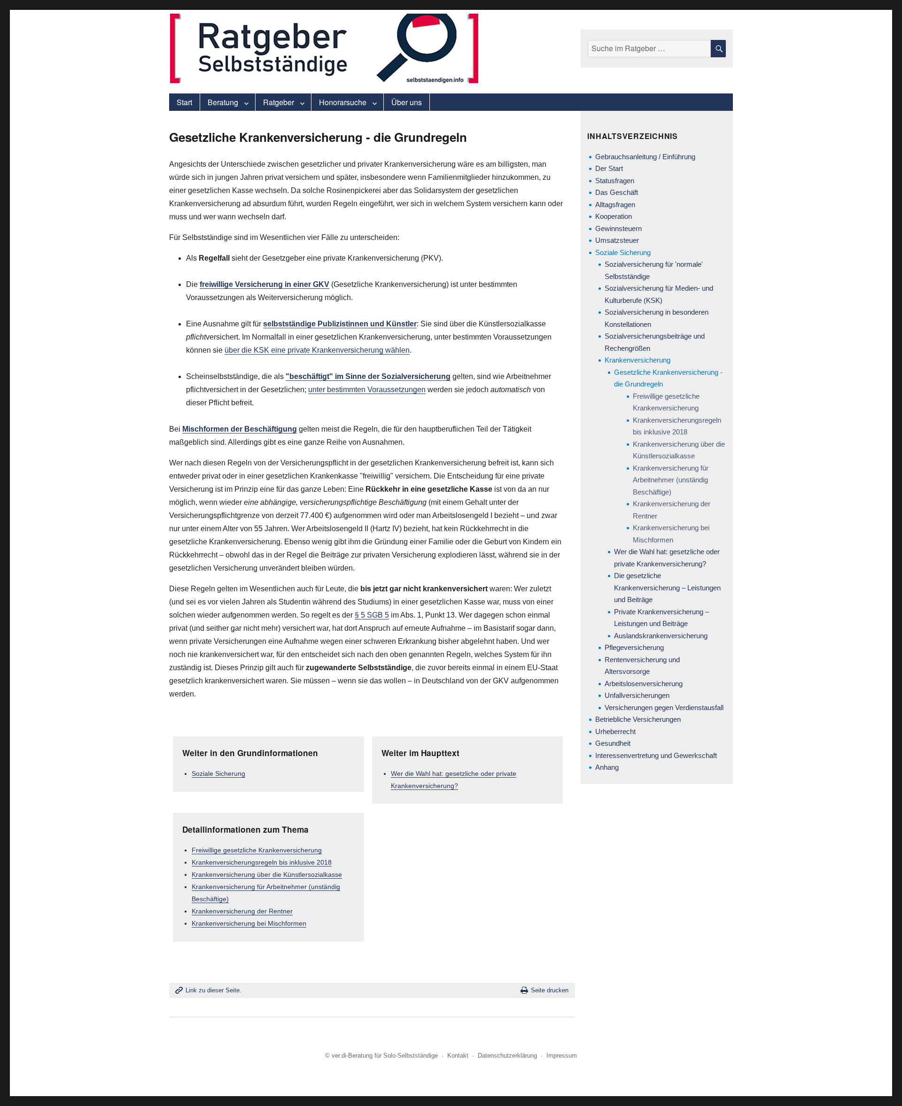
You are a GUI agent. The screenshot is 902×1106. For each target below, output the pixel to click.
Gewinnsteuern (618, 228)
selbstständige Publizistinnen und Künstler (340, 324)
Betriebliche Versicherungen (638, 719)
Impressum (561, 1055)
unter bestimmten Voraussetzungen (367, 390)
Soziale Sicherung (218, 773)
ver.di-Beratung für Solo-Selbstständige (385, 1055)
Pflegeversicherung (634, 647)
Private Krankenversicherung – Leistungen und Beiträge (661, 618)
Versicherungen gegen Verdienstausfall (664, 708)
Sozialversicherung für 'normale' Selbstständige (654, 270)
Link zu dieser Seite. (213, 990)
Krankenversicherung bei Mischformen (249, 923)
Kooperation (613, 216)
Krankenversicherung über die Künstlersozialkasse (267, 874)
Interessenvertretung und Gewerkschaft (656, 755)
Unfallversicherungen (637, 695)
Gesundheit (612, 743)
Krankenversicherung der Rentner (242, 911)
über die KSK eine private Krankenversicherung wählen (317, 350)
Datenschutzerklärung (507, 1055)
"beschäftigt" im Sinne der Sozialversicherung (368, 376)
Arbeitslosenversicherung (644, 684)
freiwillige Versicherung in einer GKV (264, 284)
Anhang (607, 767)
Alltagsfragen (615, 205)
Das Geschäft (616, 192)
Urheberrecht (615, 731)
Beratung (223, 102)
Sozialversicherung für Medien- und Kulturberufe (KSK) (659, 294)
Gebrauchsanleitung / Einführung (645, 157)
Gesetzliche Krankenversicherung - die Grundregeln (668, 378)
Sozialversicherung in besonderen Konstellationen (656, 318)
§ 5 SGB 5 (372, 615)
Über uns (406, 102)
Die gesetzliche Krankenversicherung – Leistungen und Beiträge (667, 587)
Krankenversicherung (637, 360)
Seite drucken (549, 990)
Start (184, 102)
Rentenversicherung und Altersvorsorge (642, 666)
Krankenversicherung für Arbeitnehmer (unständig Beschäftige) (670, 480)
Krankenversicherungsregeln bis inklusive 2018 (262, 862)
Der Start (609, 168)
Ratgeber (278, 102)
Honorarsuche (342, 102)
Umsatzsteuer (617, 240)
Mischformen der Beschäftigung (239, 429)
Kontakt (457, 1055)
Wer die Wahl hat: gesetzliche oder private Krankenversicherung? (667, 558)
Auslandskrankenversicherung (661, 636)
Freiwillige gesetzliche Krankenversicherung (257, 850)
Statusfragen (614, 181)
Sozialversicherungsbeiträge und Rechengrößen (655, 342)
